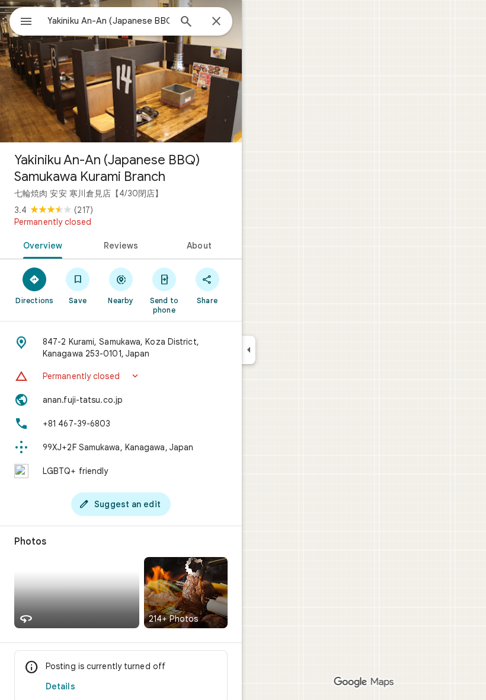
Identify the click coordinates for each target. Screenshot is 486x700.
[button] (121, 376)
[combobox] (108, 21)
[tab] (40, 244)
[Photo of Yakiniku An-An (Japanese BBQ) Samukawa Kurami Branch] (121, 71)
